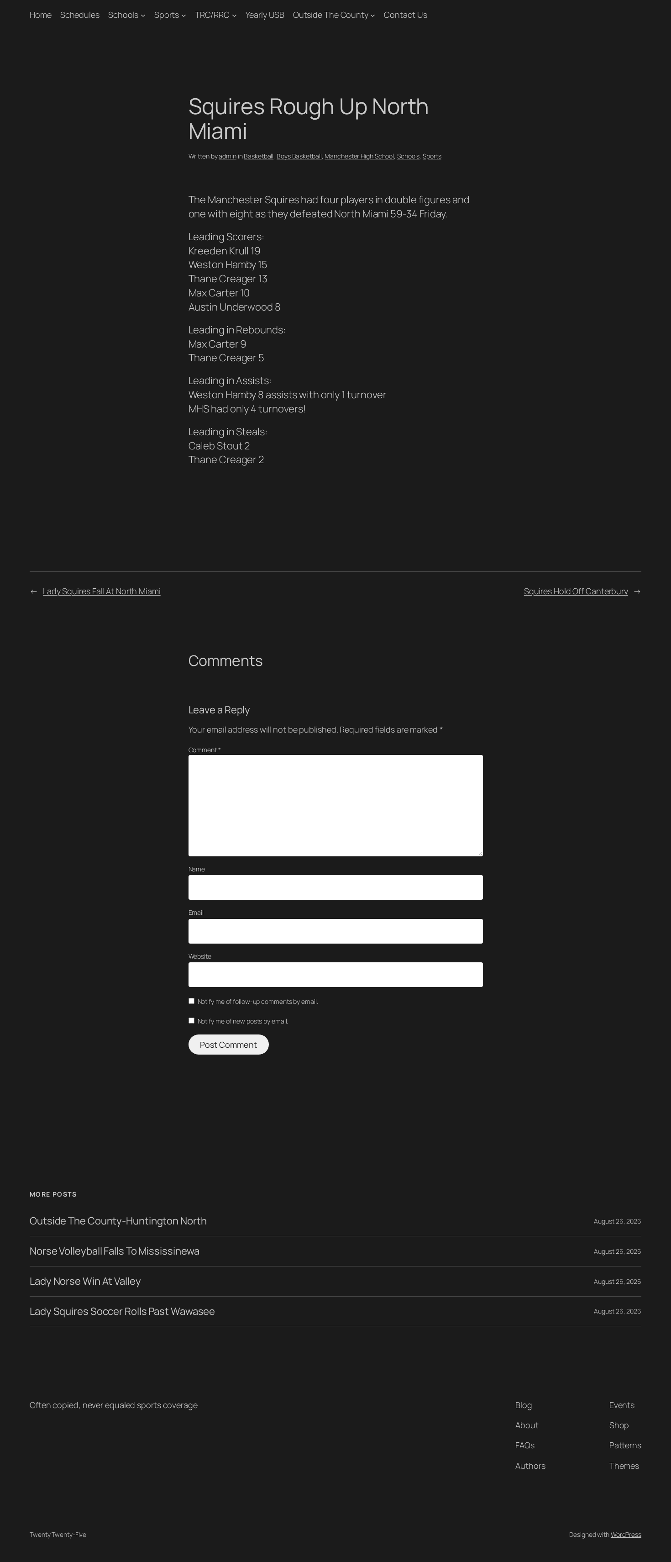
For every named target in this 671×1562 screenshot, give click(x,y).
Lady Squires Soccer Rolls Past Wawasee (122, 1311)
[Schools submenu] (143, 14)
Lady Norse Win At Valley (85, 1281)
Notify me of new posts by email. (243, 1021)
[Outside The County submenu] (372, 14)
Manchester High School (359, 156)
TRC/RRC (212, 14)
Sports (166, 14)
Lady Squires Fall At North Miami (102, 591)
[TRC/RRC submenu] (234, 14)
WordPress (626, 1534)
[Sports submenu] (183, 14)
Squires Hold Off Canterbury (576, 591)
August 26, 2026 (617, 1221)
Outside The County (330, 14)
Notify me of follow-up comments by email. (258, 1001)
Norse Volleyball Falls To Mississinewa (114, 1251)
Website (200, 956)
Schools (123, 14)
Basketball (258, 156)
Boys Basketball (299, 156)
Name (197, 869)
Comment (205, 749)
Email (196, 912)
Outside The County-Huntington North (118, 1221)
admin (227, 156)
